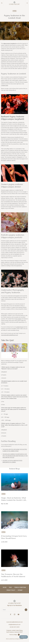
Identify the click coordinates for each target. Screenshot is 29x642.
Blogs (4, 587)
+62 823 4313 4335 (14, 627)
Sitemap (20, 590)
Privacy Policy (11, 590)
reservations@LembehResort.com (9, 335)
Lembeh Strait (4, 85)
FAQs (10, 587)
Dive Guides (18, 318)
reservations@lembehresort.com (14, 622)
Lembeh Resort (19, 327)
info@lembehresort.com (14, 624)
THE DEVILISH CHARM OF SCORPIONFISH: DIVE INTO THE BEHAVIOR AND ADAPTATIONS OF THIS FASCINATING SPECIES (15, 455)
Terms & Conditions (20, 587)
